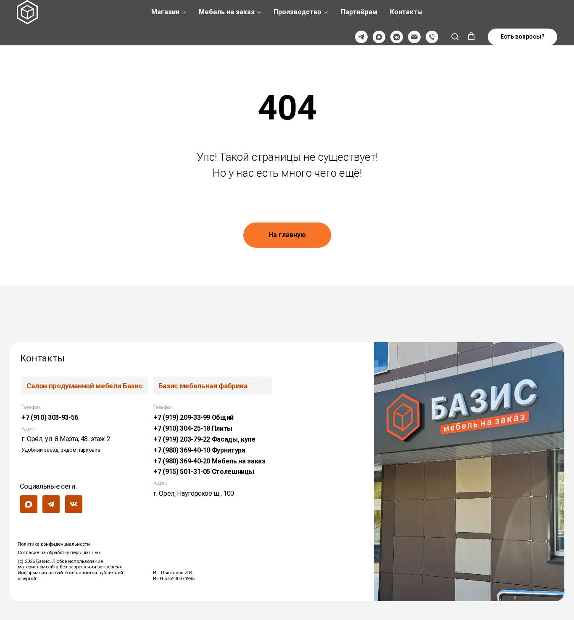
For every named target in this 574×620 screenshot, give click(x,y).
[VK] (396, 37)
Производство (297, 12)
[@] (414, 37)
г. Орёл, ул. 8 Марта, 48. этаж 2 (65, 439)
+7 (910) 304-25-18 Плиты (192, 428)
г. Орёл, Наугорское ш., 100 (193, 493)
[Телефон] (432, 37)
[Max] (379, 37)
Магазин (165, 12)
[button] (455, 36)
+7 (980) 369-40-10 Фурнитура (199, 450)
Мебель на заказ (227, 12)
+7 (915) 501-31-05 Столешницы (203, 472)
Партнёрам (359, 12)
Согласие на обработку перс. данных (59, 552)
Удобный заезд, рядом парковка (60, 450)
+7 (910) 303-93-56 (49, 417)
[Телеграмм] (361, 37)
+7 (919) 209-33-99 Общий (193, 417)
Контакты (406, 12)
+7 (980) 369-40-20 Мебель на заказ (209, 461)
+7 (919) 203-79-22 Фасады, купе (204, 439)
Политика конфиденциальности (54, 544)
